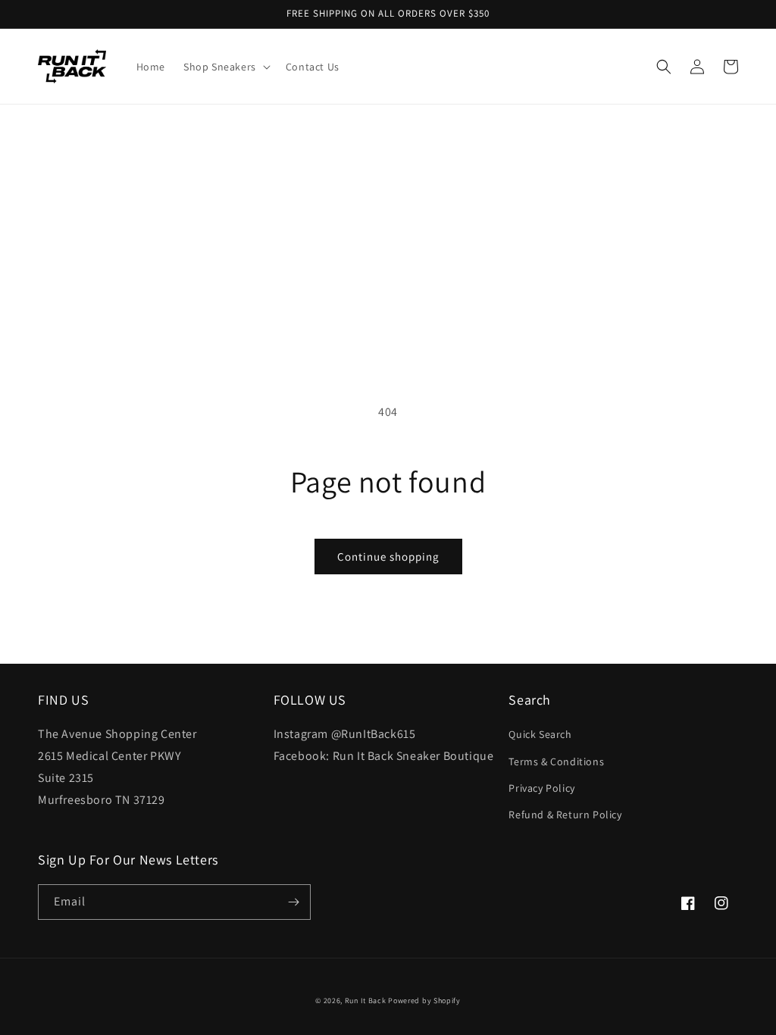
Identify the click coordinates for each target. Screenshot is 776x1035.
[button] (225, 67)
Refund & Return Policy (564, 814)
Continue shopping (388, 556)
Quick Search (539, 734)
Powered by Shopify (424, 1000)
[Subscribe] (293, 902)
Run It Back (365, 1000)
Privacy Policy (541, 788)
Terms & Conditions (556, 761)
